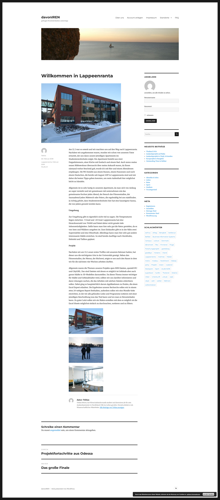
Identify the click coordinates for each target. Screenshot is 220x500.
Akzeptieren (208, 494)
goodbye (148, 253)
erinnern (150, 115)
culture (156, 241)
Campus (148, 241)
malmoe (161, 257)
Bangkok (162, 233)
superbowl (149, 273)
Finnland (163, 245)
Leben (148, 180)
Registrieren (150, 206)
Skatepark (149, 269)
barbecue (172, 233)
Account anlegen (135, 18)
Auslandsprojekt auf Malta (155, 154)
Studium (44, 167)
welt (153, 281)
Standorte (164, 18)
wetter (159, 281)
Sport (148, 185)
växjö (147, 281)
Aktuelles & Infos (152, 178)
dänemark (149, 245)
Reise (148, 182)
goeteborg (165, 249)
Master (169, 257)
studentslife (165, 269)
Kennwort (148, 106)
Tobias (43, 155)
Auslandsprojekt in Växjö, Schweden (159, 156)
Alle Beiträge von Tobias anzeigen (112, 407)
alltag (155, 233)
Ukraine (174, 273)
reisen (161, 265)
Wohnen (167, 281)
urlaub (164, 277)
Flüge (172, 245)
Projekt (154, 265)
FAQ (177, 18)
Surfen (157, 273)
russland (169, 265)
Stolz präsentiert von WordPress (63, 489)
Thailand (166, 273)
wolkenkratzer (150, 285)
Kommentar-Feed (152, 213)
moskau (155, 261)
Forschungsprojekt (152, 249)
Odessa (173, 261)
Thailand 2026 (151, 151)
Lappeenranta (150, 257)
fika (156, 245)
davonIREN (50, 17)
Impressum (151, 18)
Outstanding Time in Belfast (156, 161)
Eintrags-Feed (151, 211)
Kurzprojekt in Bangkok (155, 159)
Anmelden (150, 209)
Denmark (165, 241)
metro (147, 261)
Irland (164, 253)
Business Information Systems (164, 237)
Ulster (147, 277)
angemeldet (55, 430)
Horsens (157, 253)
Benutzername (149, 98)
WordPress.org (151, 216)
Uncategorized (151, 190)
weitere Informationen (193, 494)
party (147, 265)
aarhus (147, 233)
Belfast (147, 237)
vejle (171, 277)
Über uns (119, 18)
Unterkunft (156, 277)
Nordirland (164, 261)
